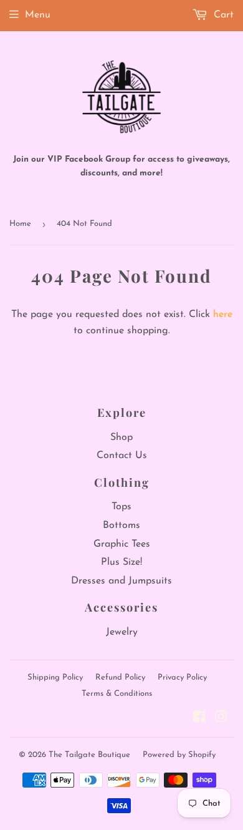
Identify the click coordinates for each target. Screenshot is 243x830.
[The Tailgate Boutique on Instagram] (221, 719)
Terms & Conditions (117, 694)
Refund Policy (120, 677)
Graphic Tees (121, 544)
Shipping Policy (55, 677)
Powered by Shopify (179, 755)
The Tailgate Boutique (89, 755)
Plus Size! (121, 562)
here (222, 315)
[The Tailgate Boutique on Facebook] (199, 719)
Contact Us (122, 456)
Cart (222, 15)
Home (20, 224)
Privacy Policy (182, 677)
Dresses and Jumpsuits (121, 581)
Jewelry (122, 632)
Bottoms (121, 525)
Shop (121, 437)
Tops (121, 507)
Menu (37, 15)
